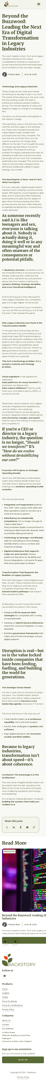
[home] (11, 4)
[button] (38, 4)
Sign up (23, 1060)
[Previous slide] (5, 941)
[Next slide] (14, 941)
